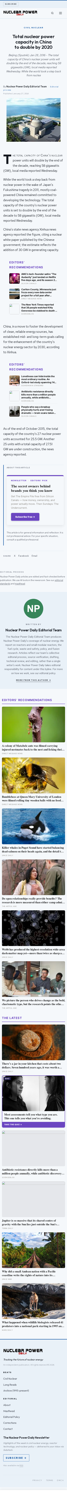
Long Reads (10, 1384)
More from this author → (33, 680)
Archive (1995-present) (16, 1390)
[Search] (52, 13)
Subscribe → (16, 1457)
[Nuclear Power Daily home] (20, 13)
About (6, 1405)
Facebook (23, 555)
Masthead (9, 1411)
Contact (8, 1428)
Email (34, 555)
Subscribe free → (25, 516)
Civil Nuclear (10, 1378)
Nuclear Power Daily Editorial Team (26, 86)
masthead (20, 583)
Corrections (9, 1422)
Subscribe (11, 4)
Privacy (37, 1480)
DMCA (60, 1480)
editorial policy (47, 673)
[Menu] (60, 13)
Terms (49, 1480)
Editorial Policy (11, 1417)
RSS (21, 1465)
